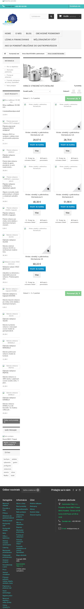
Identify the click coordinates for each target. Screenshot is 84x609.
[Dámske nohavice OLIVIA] (11, 236)
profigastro (7, 466)
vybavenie (7, 462)
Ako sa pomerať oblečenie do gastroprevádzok (31, 45)
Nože (4, 533)
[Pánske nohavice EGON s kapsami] (11, 209)
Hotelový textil (7, 521)
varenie (6, 472)
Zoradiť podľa (28, 91)
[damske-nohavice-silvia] (11, 315)
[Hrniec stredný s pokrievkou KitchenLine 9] (67, 178)
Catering (5, 547)
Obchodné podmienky (48, 33)
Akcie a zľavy (20, 503)
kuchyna (6, 459)
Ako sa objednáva (12, 66)
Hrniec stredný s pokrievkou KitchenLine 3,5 (67, 133)
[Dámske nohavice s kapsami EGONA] (11, 290)
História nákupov (35, 503)
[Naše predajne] (11, 436)
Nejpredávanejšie (22, 509)
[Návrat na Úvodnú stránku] (5, 53)
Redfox (6, 475)
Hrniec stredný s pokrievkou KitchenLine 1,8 (36, 133)
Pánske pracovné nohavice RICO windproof (9, 128)
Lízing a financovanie (17, 39)
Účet (32, 500)
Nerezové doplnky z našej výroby (7, 600)
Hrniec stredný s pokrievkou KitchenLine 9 (67, 196)
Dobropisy (33, 506)
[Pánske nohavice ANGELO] (11, 151)
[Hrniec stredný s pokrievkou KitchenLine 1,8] (37, 116)
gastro (15, 462)
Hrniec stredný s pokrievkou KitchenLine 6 (36, 196)
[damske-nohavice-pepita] (11, 367)
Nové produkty (11, 94)
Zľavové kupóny (35, 515)
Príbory (5, 513)
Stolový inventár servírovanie (7, 543)
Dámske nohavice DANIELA (9, 399)
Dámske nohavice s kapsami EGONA (10, 295)
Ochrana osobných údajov (19, 541)
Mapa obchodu (21, 555)
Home (8, 33)
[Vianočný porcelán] (42, 2)
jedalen (14, 459)
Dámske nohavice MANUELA (9, 347)
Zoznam (79, 92)
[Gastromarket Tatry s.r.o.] (15, 20)
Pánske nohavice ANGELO (9, 156)
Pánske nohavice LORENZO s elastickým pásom (9, 186)
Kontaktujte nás (75, 6)
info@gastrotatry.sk (73, 528)
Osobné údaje (34, 512)
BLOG (28, 33)
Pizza (4, 569)
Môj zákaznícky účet (45, 39)
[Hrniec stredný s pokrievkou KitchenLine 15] (37, 240)
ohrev (13, 472)
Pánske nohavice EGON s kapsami (9, 214)
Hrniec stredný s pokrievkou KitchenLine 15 (36, 258)
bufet (12, 475)
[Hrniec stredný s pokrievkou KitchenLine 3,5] (67, 116)
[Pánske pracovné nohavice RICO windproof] (11, 122)
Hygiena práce (7, 595)
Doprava (19, 527)
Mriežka (73, 92)
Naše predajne (11, 85)
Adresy (32, 509)
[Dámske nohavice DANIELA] (11, 394)
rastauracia (7, 469)
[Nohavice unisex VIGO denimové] (11, 263)
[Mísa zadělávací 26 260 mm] (11, 101)
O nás (18, 33)
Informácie (9, 61)
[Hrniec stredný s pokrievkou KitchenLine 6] (37, 178)
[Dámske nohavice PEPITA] (11, 342)
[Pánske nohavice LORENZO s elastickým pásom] (11, 179)
